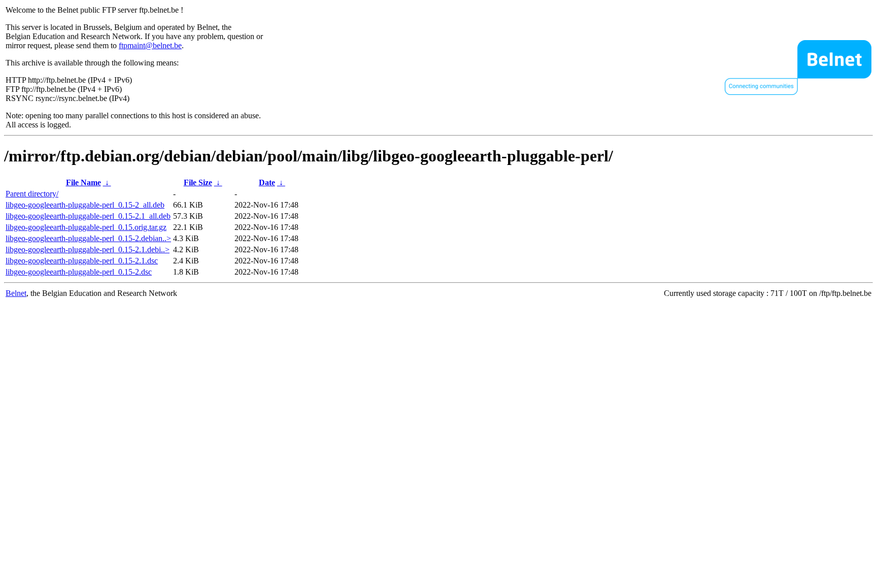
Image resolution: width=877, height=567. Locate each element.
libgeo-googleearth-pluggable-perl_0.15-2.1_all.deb (88, 216)
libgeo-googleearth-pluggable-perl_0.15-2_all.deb (85, 205)
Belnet (16, 293)
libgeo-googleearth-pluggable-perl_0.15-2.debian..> (88, 238)
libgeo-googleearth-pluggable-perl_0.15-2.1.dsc (82, 260)
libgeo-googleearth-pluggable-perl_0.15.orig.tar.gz (86, 227)
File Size (198, 182)
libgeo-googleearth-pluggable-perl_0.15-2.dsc (79, 272)
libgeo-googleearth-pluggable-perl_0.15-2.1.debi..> (88, 249)
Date (267, 182)
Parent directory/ (32, 193)
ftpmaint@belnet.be (150, 45)
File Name (83, 182)
